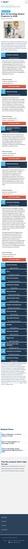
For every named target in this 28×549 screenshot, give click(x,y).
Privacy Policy (21, 540)
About (4, 540)
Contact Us (10, 540)
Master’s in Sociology (14, 382)
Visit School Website (14, 86)
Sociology (6, 11)
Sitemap (15, 540)
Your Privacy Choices (15, 542)
